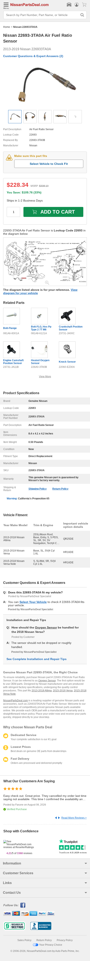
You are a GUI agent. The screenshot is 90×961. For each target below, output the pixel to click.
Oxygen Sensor (46, 627)
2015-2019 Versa (63, 690)
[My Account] (76, 4)
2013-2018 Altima (42, 690)
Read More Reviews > (74, 817)
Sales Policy (24, 940)
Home (6, 27)
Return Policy (60, 488)
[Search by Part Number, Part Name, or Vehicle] (82, 14)
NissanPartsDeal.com (15, 700)
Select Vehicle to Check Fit (49, 163)
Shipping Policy (37, 488)
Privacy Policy (65, 940)
